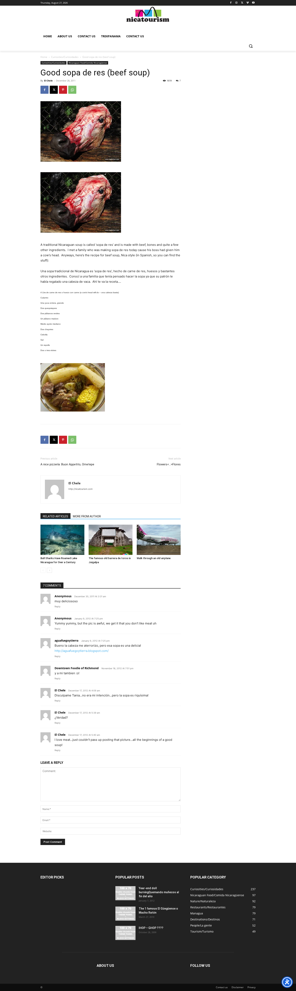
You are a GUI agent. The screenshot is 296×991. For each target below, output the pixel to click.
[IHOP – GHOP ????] (125, 933)
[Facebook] (231, 3)
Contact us (222, 987)
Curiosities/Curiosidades (65, 57)
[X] (242, 3)
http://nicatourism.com (80, 489)
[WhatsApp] (72, 90)
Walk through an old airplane (154, 558)
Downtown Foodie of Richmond (77, 668)
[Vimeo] (247, 3)
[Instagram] (236, 3)
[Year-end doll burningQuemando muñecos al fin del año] (125, 893)
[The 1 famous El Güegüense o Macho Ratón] (125, 914)
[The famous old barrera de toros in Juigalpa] (110, 540)
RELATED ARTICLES (55, 516)
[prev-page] (43, 570)
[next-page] (49, 570)
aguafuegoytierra (66, 640)
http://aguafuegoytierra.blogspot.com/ (82, 651)
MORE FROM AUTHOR (87, 516)
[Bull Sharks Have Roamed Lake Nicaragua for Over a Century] (62, 540)
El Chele (48, 80)
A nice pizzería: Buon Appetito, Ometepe (67, 464)
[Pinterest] (63, 90)
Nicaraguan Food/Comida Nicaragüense (88, 62)
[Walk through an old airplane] (159, 540)
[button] (251, 46)
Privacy (251, 987)
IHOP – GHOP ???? (151, 928)
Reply (57, 606)
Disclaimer (238, 987)
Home (43, 57)
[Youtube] (253, 3)
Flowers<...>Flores (169, 464)
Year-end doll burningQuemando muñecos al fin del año (159, 892)
